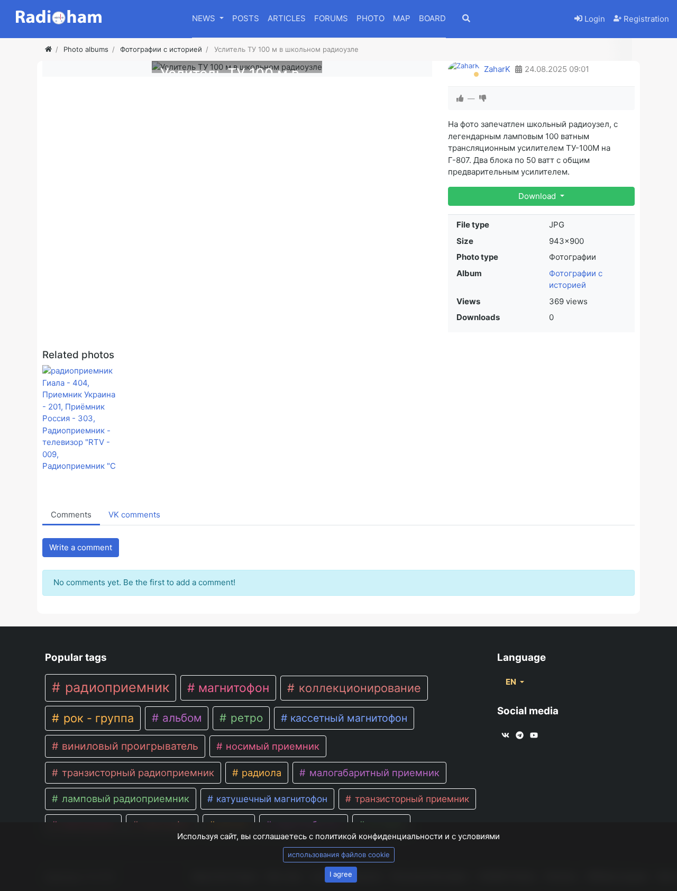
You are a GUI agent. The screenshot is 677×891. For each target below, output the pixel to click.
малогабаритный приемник (373, 772)
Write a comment (80, 547)
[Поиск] (473, 19)
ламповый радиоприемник (124, 798)
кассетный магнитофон (347, 718)
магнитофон (232, 687)
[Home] (48, 49)
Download (538, 196)
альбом (180, 717)
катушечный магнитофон (270, 798)
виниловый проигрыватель (128, 746)
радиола (260, 772)
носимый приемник (271, 746)
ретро (245, 717)
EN (512, 682)
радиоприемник (115, 687)
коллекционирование (358, 688)
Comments (71, 515)
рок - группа (97, 718)
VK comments (134, 515)
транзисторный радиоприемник (136, 772)
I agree (341, 874)
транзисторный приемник (410, 798)
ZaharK (497, 69)
